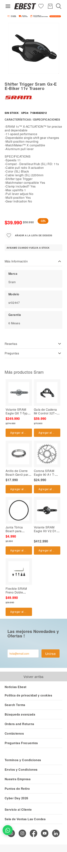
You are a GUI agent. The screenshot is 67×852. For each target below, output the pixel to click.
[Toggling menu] (8, 6)
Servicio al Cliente (18, 809)
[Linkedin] (56, 833)
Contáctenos (14, 733)
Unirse (50, 653)
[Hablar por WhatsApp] (8, 830)
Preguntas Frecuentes (21, 743)
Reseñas (11, 344)
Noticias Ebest (15, 687)
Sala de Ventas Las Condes (25, 819)
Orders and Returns (19, 724)
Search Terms (15, 705)
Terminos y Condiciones (23, 760)
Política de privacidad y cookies (28, 695)
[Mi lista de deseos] (41, 6)
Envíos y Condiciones (21, 769)
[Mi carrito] (50, 6)
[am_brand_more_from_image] (19, 392)
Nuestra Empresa (18, 779)
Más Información (16, 261)
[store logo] (25, 6)
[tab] (33, 261)
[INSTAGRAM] (22, 833)
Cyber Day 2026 (16, 798)
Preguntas (12, 353)
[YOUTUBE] (44, 833)
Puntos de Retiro (17, 788)
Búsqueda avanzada (20, 714)
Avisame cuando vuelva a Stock (28, 247)
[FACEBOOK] (33, 833)
